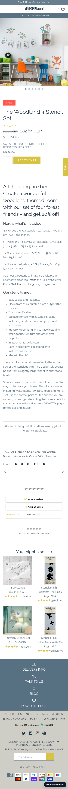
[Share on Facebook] (16, 464)
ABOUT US (32, 714)
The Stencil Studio (37, 767)
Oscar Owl (9, 284)
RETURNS (57, 714)
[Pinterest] (44, 733)
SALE (41, 456)
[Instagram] (37, 733)
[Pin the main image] (28, 464)
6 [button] (42, 89)
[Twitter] (24, 733)
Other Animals (20, 456)
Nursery (7, 456)
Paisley (33, 456)
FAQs (45, 714)
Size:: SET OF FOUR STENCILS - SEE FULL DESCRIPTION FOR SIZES (26, 146)
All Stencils (18, 452)
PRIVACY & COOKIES (14, 719)
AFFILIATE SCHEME (54, 719)
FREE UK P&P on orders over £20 (34, 16)
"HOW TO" (50, 403)
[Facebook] (30, 733)
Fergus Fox (48, 284)
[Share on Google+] (36, 464)
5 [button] (38, 89)
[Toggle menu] (4, 9)
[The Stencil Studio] (34, 9)
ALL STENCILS (13, 714)
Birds (37, 452)
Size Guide (9, 152)
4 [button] (35, 89)
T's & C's (35, 719)
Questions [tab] (31, 514)
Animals (29, 452)
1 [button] (25, 89)
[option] (34, 52)
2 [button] (29, 89)
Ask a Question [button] (35, 506)
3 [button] (32, 89)
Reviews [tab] (11, 514)
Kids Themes (48, 452)
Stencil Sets (51, 456)
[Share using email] (44, 464)
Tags (6, 452)
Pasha (32, 279)
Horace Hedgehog (28, 284)
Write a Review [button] (35, 499)
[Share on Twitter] (22, 464)
